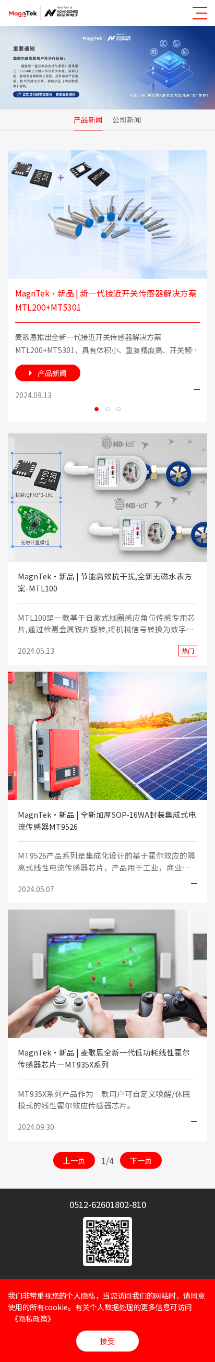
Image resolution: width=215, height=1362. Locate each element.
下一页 (141, 1160)
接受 (107, 1341)
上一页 (74, 1160)
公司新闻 (126, 119)
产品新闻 (88, 119)
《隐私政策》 (33, 1318)
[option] (107, 285)
